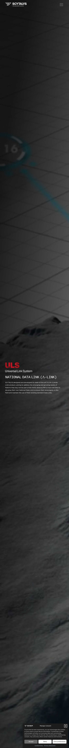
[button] (65, 726)
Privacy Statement (49, 745)
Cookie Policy (39, 745)
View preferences (59, 741)
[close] (61, 4)
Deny (45, 741)
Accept (31, 741)
